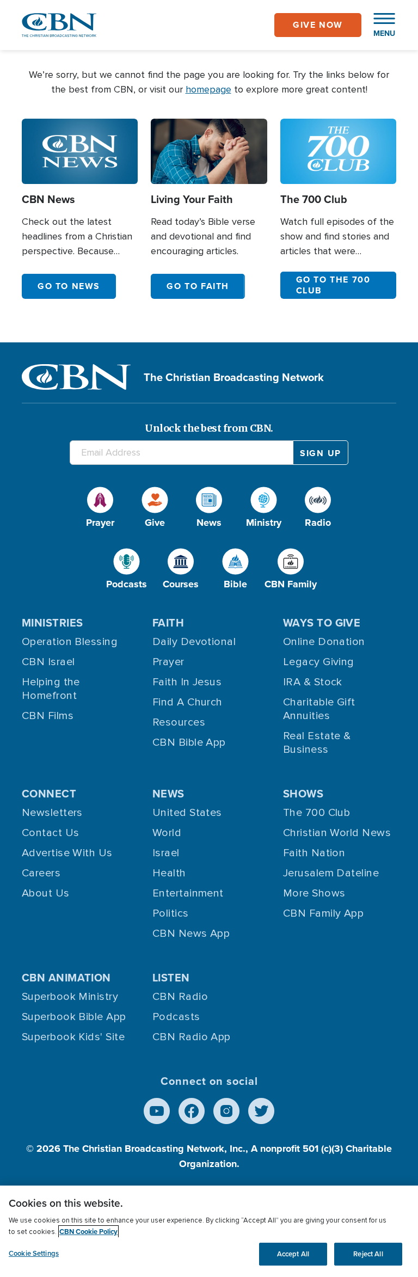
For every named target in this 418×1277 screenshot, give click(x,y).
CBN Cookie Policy (88, 1231)
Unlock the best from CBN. (209, 428)
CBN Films (47, 715)
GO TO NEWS (69, 286)
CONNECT (49, 793)
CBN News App (191, 933)
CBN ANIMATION (66, 977)
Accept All (293, 1254)
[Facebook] (192, 1111)
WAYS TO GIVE (321, 622)
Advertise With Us (67, 852)
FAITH (168, 622)
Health (169, 873)
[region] (209, 1231)
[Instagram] (226, 1111)
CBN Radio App (191, 1036)
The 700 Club (316, 812)
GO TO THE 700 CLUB (333, 285)
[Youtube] (157, 1111)
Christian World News (337, 832)
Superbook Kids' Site (73, 1036)
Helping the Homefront (51, 689)
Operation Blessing (70, 641)
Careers (41, 873)
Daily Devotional (194, 641)
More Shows (314, 893)
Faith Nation (314, 852)
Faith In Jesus (187, 682)
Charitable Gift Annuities (319, 709)
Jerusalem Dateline (331, 873)
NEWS (168, 793)
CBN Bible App (189, 742)
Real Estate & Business (317, 742)
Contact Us (50, 832)
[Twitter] (261, 1111)
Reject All (368, 1254)
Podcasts (176, 1016)
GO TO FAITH (198, 286)
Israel (166, 852)
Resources (178, 722)
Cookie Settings (34, 1253)
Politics (170, 913)
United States (187, 812)
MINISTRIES (52, 622)
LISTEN (171, 977)
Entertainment (188, 893)
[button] (378, 25)
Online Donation (324, 641)
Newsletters (52, 812)
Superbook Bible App (74, 1016)
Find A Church (187, 702)
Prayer (168, 661)
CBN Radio (180, 996)
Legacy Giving (318, 661)
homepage (208, 89)
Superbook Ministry (70, 996)
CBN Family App (323, 913)
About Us (46, 893)
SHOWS (303, 793)
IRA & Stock (312, 682)
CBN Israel (48, 661)
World (166, 832)
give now (318, 25)
